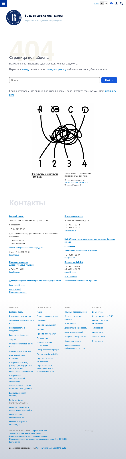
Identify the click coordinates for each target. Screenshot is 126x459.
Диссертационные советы (76, 327)
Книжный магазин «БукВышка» (100, 322)
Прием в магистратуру (46, 333)
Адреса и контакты (40, 430)
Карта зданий (15, 289)
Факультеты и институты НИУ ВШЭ (45, 175)
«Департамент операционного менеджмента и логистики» (78, 174)
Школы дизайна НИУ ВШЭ (76, 182)
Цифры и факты (16, 311)
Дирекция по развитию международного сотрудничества (35, 280)
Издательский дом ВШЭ (102, 316)
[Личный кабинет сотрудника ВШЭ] (116, 3)
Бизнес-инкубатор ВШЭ (47, 354)
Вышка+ (40, 329)
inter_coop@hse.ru (17, 285)
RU (102, 3)
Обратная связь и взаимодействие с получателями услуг (45, 368)
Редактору (89, 431)
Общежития (70, 246)
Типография (97, 327)
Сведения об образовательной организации (17, 378)
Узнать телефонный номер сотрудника (26, 247)
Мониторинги (70, 323)
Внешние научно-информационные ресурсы (76, 346)
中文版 (96, 3)
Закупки (12, 339)
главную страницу (56, 69)
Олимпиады (42, 320)
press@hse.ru (70, 272)
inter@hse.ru (14, 272)
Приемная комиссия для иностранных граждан (21, 263)
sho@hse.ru (70, 257)
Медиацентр (97, 332)
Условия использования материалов (81, 280)
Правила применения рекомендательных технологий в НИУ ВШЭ (38, 439)
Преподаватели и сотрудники (17, 329)
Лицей (39, 311)
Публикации (97, 341)
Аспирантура (42, 338)
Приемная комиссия (74, 216)
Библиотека (97, 311)
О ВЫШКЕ (13, 307)
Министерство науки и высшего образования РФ (20, 408)
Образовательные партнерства (45, 360)
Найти (109, 80)
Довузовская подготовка (47, 316)
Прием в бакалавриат (46, 324)
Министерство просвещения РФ (16, 416)
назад (25, 69)
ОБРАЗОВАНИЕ (44, 307)
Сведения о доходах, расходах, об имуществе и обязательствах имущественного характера (21, 366)
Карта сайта (14, 441)
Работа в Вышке (16, 400)
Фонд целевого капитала (20, 351)
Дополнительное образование (44, 344)
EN (106, 3)
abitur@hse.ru (70, 230)
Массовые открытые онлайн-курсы (18, 423)
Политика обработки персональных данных (28, 436)
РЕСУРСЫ (97, 307)
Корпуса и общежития (19, 335)
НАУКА (68, 307)
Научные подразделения (76, 311)
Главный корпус (16, 216)
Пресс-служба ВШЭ (74, 262)
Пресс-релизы (71, 276)
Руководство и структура (20, 316)
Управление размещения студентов (81, 250)
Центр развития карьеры (48, 349)
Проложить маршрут (18, 292)
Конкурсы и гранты (73, 341)
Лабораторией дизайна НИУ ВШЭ (51, 447)
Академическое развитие (76, 336)
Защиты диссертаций (74, 332)
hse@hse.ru (14, 254)
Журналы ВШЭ (98, 336)
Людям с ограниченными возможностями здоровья (20, 387)
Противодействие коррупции (17, 356)
